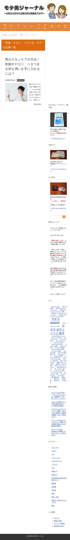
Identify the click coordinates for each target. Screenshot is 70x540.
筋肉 (53, 493)
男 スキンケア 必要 (59, 370)
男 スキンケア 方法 (57, 372)
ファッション (38, 26)
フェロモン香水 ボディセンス (58, 335)
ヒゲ (53, 454)
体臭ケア (51, 26)
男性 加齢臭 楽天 (55, 377)
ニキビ (54, 451)
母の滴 (54, 490)
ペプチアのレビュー (58, 138)
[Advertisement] (58, 70)
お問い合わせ (4, 26)
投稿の (58, 521)
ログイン (57, 518)
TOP (10, 35)
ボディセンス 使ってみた (57, 344)
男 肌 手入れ (56, 380)
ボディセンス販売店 (58, 355)
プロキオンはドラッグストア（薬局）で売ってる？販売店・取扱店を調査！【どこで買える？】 (58, 413)
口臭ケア (58, 26)
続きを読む (37, 104)
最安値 (65, 26)
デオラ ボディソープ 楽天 (57, 329)
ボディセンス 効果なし (60, 347)
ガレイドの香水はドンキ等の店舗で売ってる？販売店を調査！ (58, 404)
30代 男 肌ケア (56, 306)
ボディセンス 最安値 (56, 350)
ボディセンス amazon (56, 337)
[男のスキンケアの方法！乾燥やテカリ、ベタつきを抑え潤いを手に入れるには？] (16, 100)
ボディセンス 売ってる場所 (58, 349)
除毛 (53, 505)
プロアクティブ (57, 461)
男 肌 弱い (61, 375)
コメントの (59, 523)
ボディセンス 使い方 (58, 342)
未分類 (54, 487)
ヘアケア (25, 26)
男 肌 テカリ (56, 378)
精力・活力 (45, 26)
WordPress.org (59, 526)
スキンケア (18, 26)
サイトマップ (11, 26)
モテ (31, 26)
